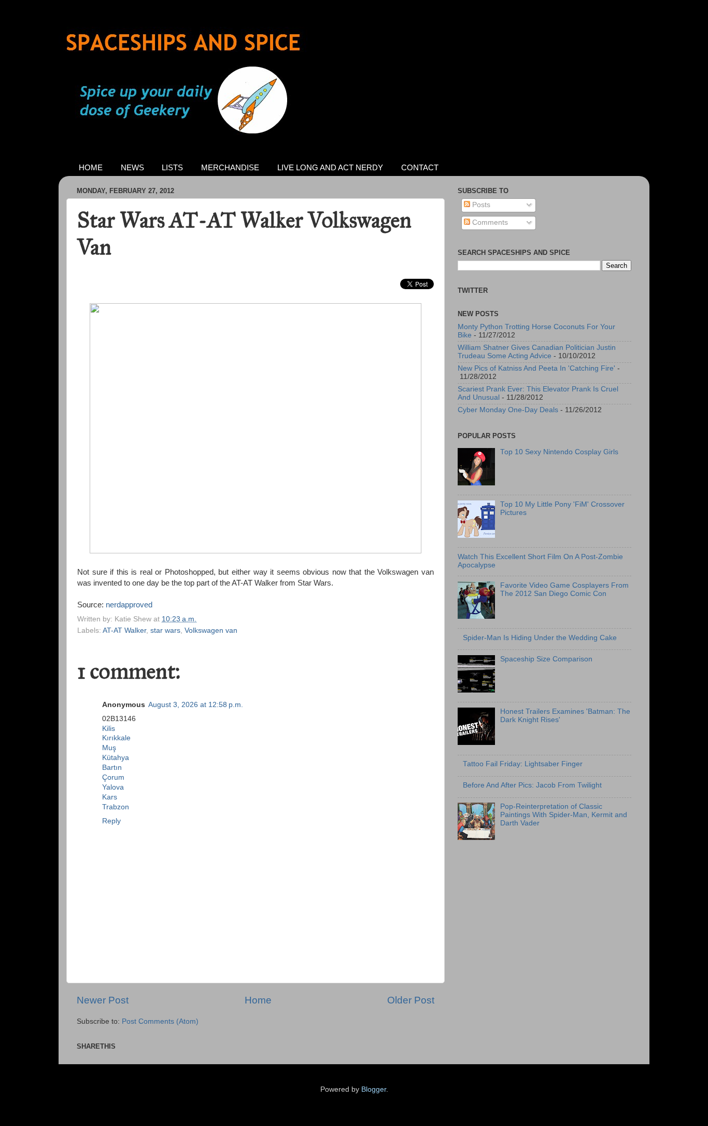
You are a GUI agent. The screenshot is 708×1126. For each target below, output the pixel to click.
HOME (91, 167)
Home (258, 1000)
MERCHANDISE (230, 167)
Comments (489, 222)
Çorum (113, 777)
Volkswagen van (211, 630)
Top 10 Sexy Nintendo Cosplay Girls (559, 452)
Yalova (113, 787)
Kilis (108, 728)
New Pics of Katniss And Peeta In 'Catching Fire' (536, 368)
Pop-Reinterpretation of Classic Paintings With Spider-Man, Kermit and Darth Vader (563, 815)
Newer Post (103, 1000)
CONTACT (419, 167)
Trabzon (115, 807)
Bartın (112, 767)
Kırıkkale (116, 738)
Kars (109, 797)
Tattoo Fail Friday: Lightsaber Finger (523, 764)
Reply (111, 821)
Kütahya (115, 758)
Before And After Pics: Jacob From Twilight (532, 785)
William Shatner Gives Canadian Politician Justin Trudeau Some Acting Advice (537, 352)
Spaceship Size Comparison (546, 659)
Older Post (410, 1000)
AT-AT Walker (124, 630)
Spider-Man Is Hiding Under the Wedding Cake (540, 638)
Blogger (373, 1089)
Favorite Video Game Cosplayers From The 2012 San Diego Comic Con (564, 589)
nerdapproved (129, 605)
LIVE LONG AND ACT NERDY (330, 167)
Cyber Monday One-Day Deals (508, 410)
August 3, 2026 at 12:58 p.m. (195, 705)
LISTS (172, 167)
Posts (480, 205)
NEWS (132, 167)
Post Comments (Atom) (160, 1021)
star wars (165, 630)
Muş (109, 748)
